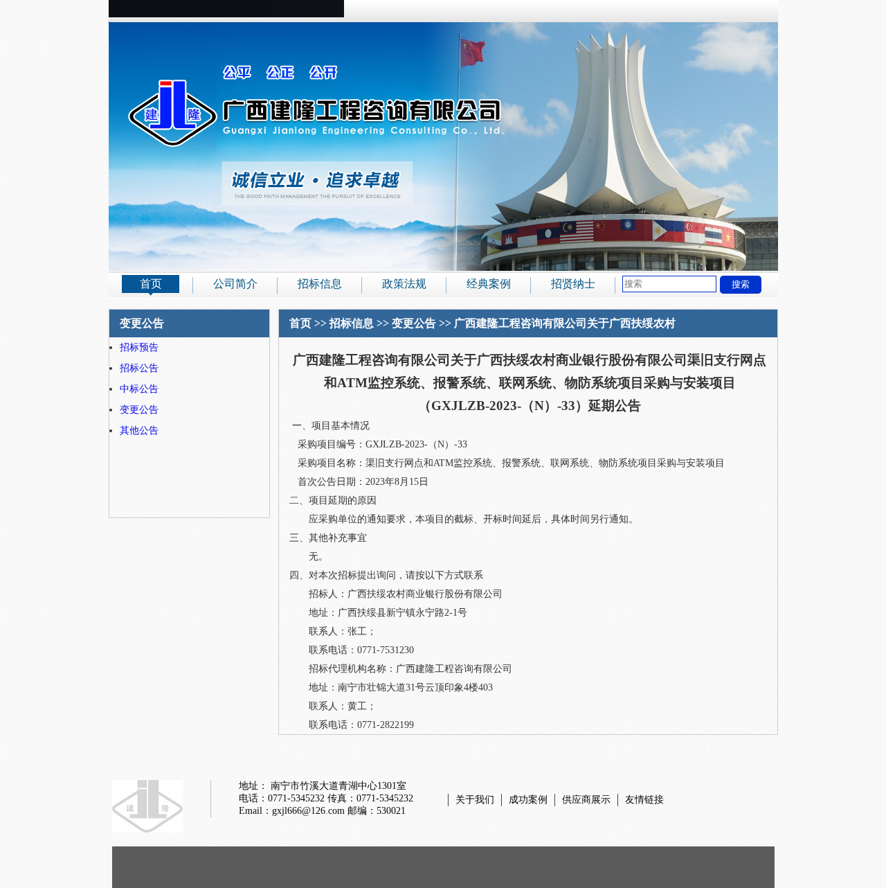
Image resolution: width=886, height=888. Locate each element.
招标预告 (139, 347)
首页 (151, 284)
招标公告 (139, 368)
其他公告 (139, 430)
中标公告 (139, 389)
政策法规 (404, 284)
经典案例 (489, 284)
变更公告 (139, 410)
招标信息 (320, 284)
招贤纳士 (573, 284)
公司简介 (235, 284)
